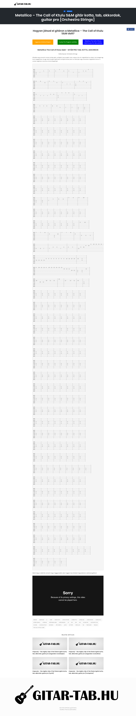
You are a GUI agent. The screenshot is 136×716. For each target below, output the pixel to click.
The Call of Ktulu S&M (38, 627)
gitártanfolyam (53, 622)
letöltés (71, 625)
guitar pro (85, 622)
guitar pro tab (94, 622)
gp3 (72, 622)
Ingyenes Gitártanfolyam (43, 42)
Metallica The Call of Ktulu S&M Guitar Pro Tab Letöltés (93, 42)
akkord (35, 619)
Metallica (69, 11)
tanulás (96, 625)
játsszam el (59, 625)
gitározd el (98, 619)
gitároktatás (90, 619)
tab (83, 625)
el (46, 619)
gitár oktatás (65, 619)
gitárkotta (74, 619)
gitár (51, 619)
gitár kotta (57, 619)
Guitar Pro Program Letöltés (68, 42)
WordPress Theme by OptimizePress (68, 709)
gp (68, 622)
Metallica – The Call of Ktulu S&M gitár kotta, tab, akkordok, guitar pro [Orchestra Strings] (68, 17)
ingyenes (51, 625)
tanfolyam (88, 625)
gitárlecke (81, 619)
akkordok (41, 619)
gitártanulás (62, 622)
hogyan (35, 625)
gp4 (76, 622)
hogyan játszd (43, 625)
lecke (65, 625)
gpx (80, 622)
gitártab (45, 622)
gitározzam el (36, 622)
